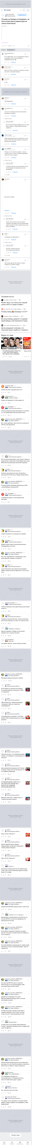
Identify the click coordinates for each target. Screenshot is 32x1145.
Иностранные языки (14, 325)
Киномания (15, 316)
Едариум (11, 641)
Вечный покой (12, 1022)
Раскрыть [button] (6, 210)
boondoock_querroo (8, 316)
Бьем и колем (13, 300)
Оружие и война (13, 398)
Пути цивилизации (13, 1074)
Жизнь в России (12, 1088)
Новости (10, 866)
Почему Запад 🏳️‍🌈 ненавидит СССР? (14, 312)
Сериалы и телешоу (14, 629)
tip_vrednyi (6, 300)
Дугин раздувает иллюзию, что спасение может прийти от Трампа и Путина (14, 330)
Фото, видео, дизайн (16, 309)
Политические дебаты (12, 16)
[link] (11, 348)
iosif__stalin (6, 325)
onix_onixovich (7, 309)
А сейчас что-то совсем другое (16, 915)
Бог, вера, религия (13, 420)
